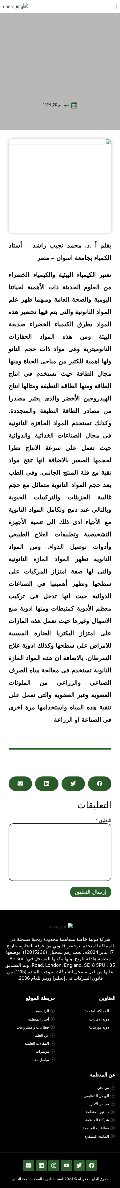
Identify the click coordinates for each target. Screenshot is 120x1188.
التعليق (103, 820)
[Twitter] (79, 1165)
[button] (99, 783)
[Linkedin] (41, 1165)
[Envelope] (28, 1165)
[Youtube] (66, 1165)
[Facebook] (91, 1165)
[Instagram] (53, 1165)
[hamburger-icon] (110, 6)
